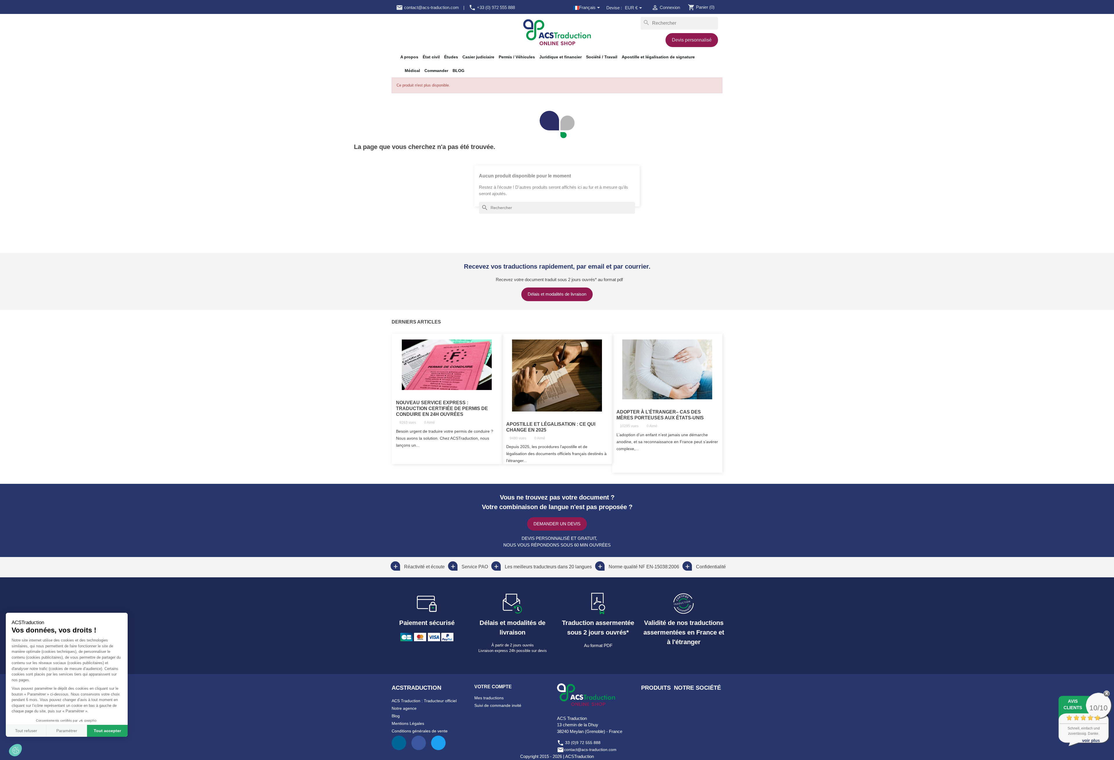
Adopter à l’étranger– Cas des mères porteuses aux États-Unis (660, 414)
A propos (409, 57)
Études (451, 57)
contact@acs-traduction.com (427, 7)
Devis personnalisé (692, 39)
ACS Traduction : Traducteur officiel (424, 700)
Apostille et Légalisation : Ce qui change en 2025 (550, 427)
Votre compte (493, 686)
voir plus (1091, 740)
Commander (436, 70)
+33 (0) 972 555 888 (492, 7)
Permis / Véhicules (517, 57)
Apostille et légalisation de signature (658, 57)
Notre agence (404, 708)
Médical (412, 70)
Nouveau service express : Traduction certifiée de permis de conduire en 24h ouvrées (442, 408)
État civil (431, 57)
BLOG (458, 70)
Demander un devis (557, 523)
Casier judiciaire (478, 57)
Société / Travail (601, 57)
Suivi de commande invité (497, 705)
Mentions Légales (408, 723)
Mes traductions (489, 698)
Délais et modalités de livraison (557, 294)
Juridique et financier (560, 57)
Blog (396, 716)
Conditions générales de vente (420, 731)
